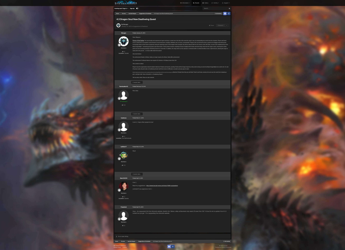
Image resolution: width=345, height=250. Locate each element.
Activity (215, 3)
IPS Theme (116, 245)
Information (185, 3)
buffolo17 (124, 146)
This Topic (222, 8)
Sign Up (132, 8)
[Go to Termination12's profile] (124, 95)
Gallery (206, 3)
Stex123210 (123, 178)
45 (124, 51)
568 (124, 105)
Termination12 (123, 86)
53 (124, 196)
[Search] (229, 8)
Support (226, 3)
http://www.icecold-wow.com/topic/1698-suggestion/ (162, 185)
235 (124, 165)
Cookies (125, 247)
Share (212, 25)
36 (124, 225)
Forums (197, 3)
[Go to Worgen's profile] (118, 25)
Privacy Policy (117, 247)
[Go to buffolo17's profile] (124, 155)
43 (124, 136)
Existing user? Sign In (121, 8)
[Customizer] (137, 8)
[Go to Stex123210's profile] (124, 186)
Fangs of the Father (138, 40)
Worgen (125, 24)
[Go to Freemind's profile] (124, 215)
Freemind (124, 207)
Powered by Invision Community (223, 247)
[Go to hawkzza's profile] (124, 126)
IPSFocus (123, 245)
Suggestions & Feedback (140, 26)
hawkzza (123, 118)
